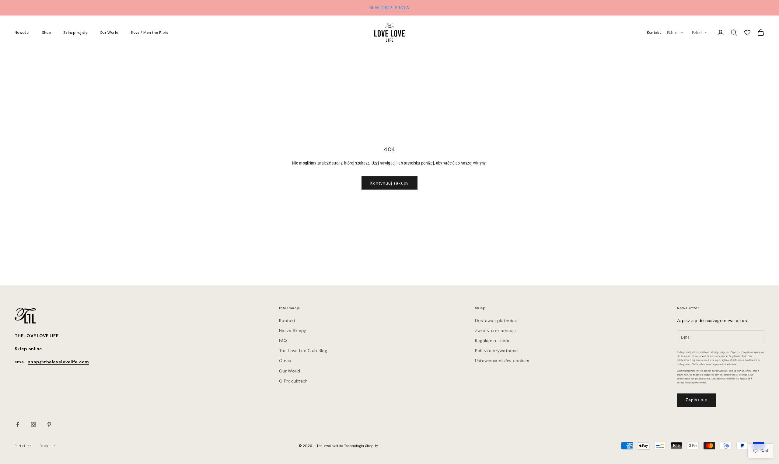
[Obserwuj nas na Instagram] (33, 424)
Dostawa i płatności (496, 320)
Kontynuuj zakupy (389, 183)
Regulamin (734, 356)
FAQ (283, 340)
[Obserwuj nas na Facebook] (18, 424)
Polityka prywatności (497, 350)
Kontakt (654, 32)
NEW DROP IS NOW (389, 7)
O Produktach (293, 381)
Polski (697, 32)
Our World (109, 32)
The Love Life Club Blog (303, 350)
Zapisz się (696, 400)
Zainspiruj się (75, 32)
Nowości (22, 32)
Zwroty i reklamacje (495, 330)
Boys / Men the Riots (149, 32)
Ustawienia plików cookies (502, 360)
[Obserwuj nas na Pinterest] (49, 424)
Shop (46, 32)
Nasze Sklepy (292, 330)
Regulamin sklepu (493, 340)
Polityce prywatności (695, 382)
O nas (285, 360)
